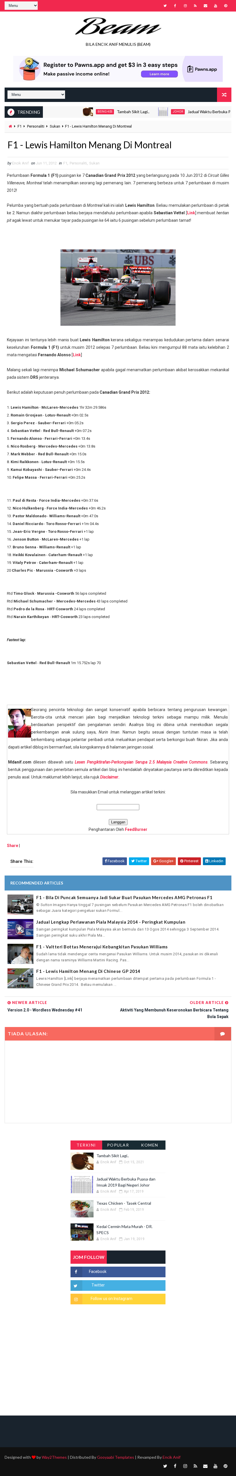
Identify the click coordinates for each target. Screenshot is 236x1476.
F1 (20, 126)
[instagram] (185, 5)
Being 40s (88, 111)
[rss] (195, 5)
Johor (162, 111)
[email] (205, 5)
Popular (118, 1144)
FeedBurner (136, 829)
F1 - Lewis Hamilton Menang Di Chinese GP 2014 (88, 971)
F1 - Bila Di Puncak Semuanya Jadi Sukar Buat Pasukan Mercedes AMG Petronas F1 (124, 897)
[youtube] (215, 5)
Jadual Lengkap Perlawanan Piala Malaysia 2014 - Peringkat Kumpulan (110, 921)
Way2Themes (54, 1457)
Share (12, 845)
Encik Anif (171, 1457)
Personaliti (35, 126)
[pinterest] (225, 5)
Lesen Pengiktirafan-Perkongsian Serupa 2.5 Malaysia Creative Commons (141, 762)
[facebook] (175, 5)
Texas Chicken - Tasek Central (123, 1203)
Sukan (55, 126)
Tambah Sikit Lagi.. (117, 111)
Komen (149, 1144)
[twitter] (165, 5)
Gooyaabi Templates (115, 1457)
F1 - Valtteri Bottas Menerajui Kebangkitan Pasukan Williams (102, 946)
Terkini (86, 1144)
